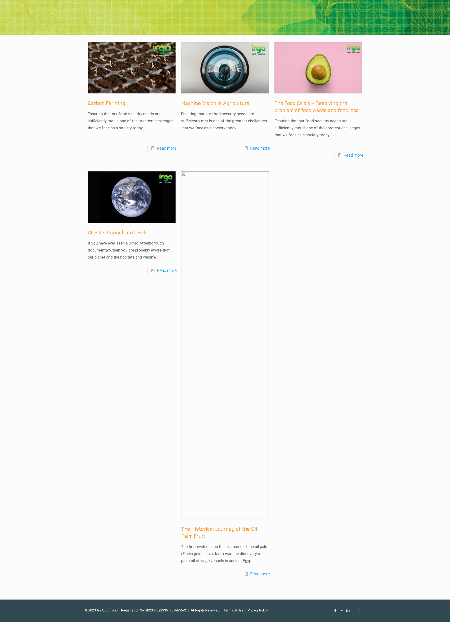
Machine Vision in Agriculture (215, 103)
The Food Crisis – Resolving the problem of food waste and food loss (316, 107)
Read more (167, 148)
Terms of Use (234, 610)
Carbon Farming (106, 103)
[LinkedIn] (348, 610)
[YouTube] (341, 610)
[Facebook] (335, 610)
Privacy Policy (258, 610)
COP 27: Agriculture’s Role (118, 232)
